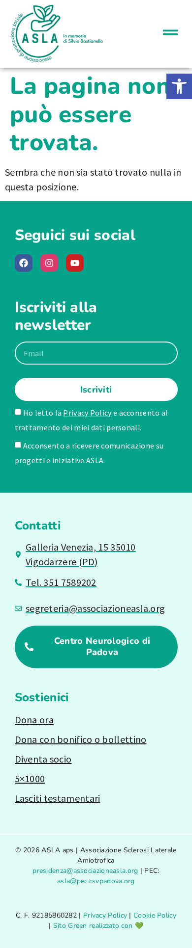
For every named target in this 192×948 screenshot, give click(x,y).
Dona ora (34, 719)
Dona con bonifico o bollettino (81, 739)
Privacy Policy (87, 413)
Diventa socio (43, 759)
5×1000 (30, 778)
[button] (179, 86)
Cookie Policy (154, 915)
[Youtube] (75, 263)
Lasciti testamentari (57, 798)
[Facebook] (23, 263)
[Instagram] (49, 263)
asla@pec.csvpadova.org (96, 881)
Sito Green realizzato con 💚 (98, 925)
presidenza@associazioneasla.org (85, 870)
